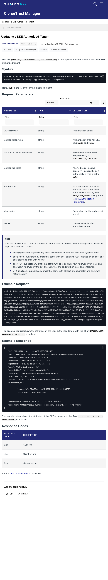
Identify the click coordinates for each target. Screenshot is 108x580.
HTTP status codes (20, 473)
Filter (7, 117)
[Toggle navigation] (101, 4)
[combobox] (28, 44)
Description (80, 110)
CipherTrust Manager (27, 50)
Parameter (10, 110)
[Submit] (91, 103)
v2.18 (45, 50)
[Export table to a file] (103, 102)
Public (8, 50)
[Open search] (94, 4)
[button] (54, 27)
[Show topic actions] (104, 37)
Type (41, 110)
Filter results (65, 98)
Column (50, 103)
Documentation (59, 50)
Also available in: (10, 43)
